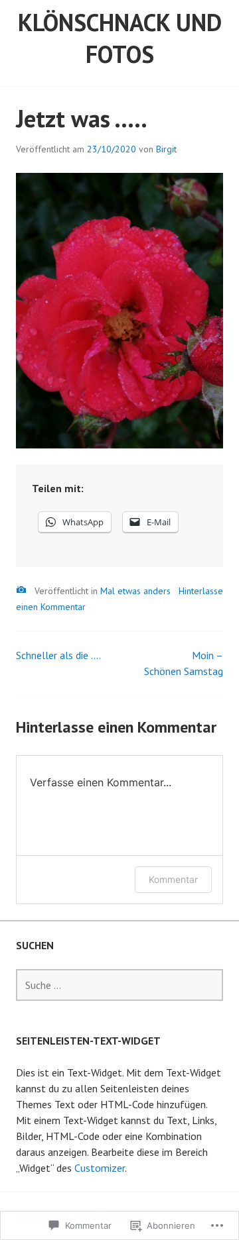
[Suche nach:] (119, 985)
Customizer (99, 1167)
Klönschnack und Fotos (120, 38)
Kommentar (173, 879)
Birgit (166, 149)
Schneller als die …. (58, 655)
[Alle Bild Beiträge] (21, 590)
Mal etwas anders (135, 591)
